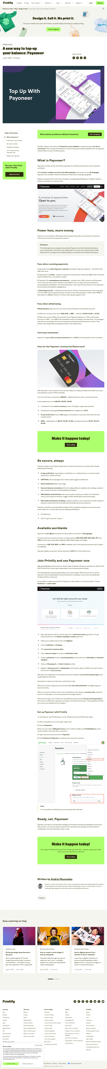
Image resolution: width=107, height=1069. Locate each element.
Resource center (8, 9)
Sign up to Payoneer (44, 566)
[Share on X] (81, 58)
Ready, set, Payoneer (13, 156)
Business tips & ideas (47, 949)
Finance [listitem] (42, 898)
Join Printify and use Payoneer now (13, 151)
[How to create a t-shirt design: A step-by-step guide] (53, 950)
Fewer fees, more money (14, 140)
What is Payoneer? (12, 137)
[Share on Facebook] (77, 58)
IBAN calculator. (56, 670)
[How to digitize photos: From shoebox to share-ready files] (88, 950)
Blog (16, 9)
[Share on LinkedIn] (85, 58)
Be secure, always (12, 144)
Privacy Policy (21, 1054)
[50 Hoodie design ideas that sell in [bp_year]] (19, 950)
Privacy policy (38, 1045)
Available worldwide (13, 147)
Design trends (23, 9)
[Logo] (8, 3)
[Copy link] (73, 58)
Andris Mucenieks (61, 879)
